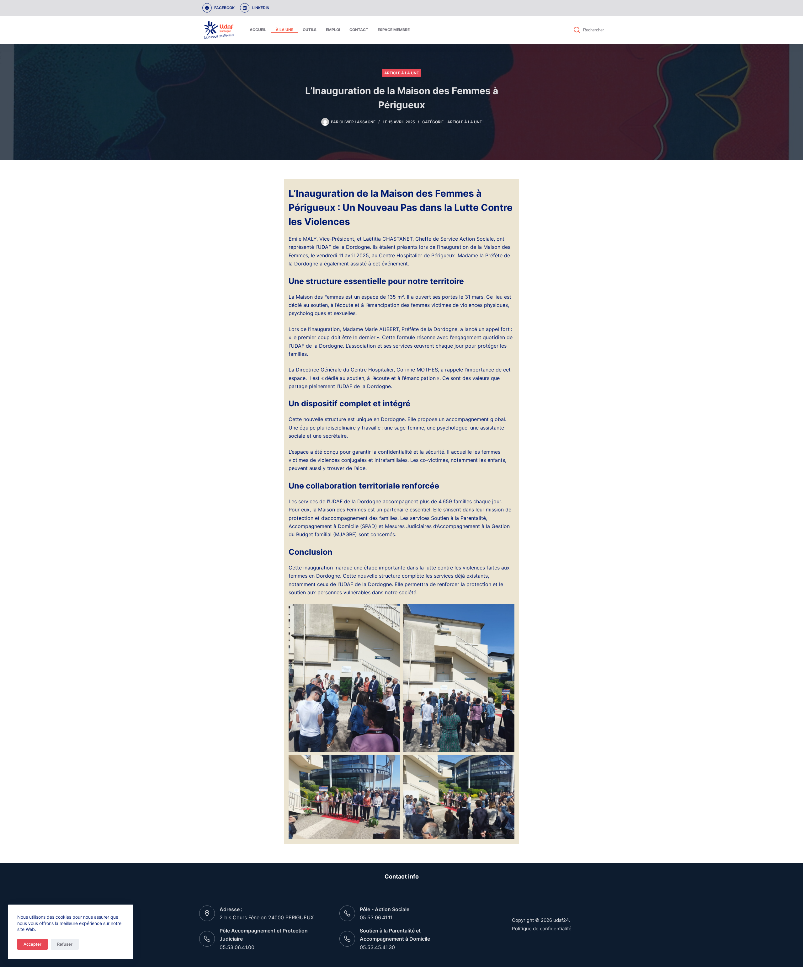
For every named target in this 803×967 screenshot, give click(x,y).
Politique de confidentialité (542, 929)
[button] (344, 678)
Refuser (64, 944)
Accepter (32, 944)
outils (309, 29)
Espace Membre (394, 29)
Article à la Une (401, 73)
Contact (358, 29)
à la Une (284, 29)
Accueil (258, 29)
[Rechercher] (577, 30)
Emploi (333, 29)
